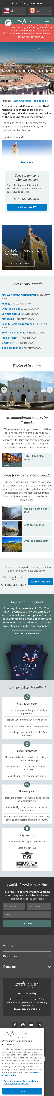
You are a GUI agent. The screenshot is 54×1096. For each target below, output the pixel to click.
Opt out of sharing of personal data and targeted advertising (21, 1082)
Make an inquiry (27, 207)
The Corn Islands (11, 347)
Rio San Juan (9, 337)
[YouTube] (31, 1025)
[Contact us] (8, 22)
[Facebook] (15, 1025)
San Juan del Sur (11, 313)
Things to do (41, 100)
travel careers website (27, 1008)
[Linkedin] (39, 1025)
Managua (7, 109)
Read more (27, 162)
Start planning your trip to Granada (24, 252)
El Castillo (7, 342)
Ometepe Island (11, 308)
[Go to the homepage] (28, 22)
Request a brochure (27, 633)
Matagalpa (8, 318)
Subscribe (27, 923)
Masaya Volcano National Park (19, 295)
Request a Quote (20, 263)
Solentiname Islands (13, 332)
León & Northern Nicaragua (18, 324)
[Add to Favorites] (5, 89)
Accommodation (22, 100)
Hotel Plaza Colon (34, 456)
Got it (22, 1091)
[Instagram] (23, 1025)
